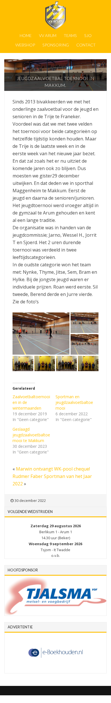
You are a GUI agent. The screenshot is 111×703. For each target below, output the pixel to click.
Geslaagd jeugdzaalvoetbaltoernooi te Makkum (31, 434)
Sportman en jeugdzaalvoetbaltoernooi (74, 402)
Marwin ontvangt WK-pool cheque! (53, 469)
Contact (86, 44)
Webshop (25, 44)
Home (26, 35)
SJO (88, 35)
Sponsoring (55, 44)
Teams (70, 35)
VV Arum (47, 35)
